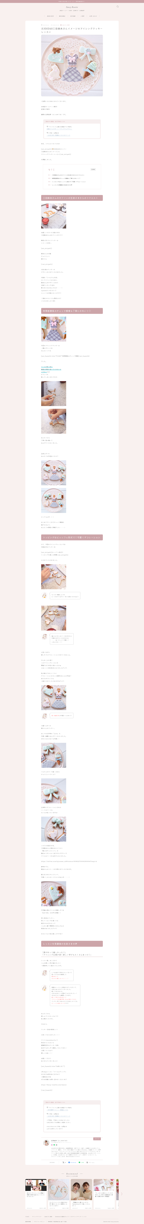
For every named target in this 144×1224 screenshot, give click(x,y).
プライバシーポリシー (39, 1221)
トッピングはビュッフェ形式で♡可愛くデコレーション (69, 182)
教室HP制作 (50, 16)
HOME (27, 1216)
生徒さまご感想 (66, 25)
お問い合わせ (93, 16)
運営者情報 (28, 1221)
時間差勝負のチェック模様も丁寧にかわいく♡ (66, 178)
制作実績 (72, 16)
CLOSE (93, 169)
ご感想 (82, 16)
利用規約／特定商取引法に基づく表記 (57, 1221)
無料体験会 (62, 16)
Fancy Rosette (72, 7)
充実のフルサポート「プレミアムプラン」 (59, 129)
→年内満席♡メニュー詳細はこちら (57, 1110)
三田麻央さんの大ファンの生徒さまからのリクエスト (68, 175)
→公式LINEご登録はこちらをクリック (58, 135)
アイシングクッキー (37, 1216)
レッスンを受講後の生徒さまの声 (62, 185)
